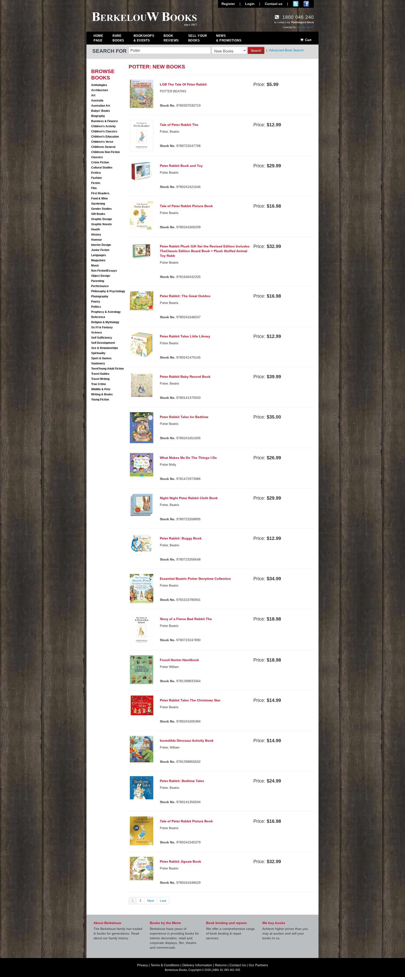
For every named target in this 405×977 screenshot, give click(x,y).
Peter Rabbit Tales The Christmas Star (190, 700)
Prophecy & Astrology (106, 312)
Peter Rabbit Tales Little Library (185, 336)
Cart (307, 40)
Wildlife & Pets (100, 389)
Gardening (98, 203)
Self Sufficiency (101, 337)
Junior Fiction (100, 250)
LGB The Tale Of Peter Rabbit (183, 84)
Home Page (98, 38)
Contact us (273, 4)
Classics (97, 157)
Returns (221, 965)
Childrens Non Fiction (105, 152)
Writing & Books (102, 394)
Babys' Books (100, 110)
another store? (305, 27)
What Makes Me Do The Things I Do (188, 458)
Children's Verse (102, 141)
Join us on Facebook (306, 4)
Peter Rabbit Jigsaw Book (180, 861)
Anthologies (99, 85)
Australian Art (100, 105)
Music (95, 265)
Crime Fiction (100, 162)
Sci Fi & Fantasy (102, 327)
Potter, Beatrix (169, 788)
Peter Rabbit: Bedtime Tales (182, 781)
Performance (100, 286)
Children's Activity (103, 126)
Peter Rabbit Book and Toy (181, 166)
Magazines (98, 260)
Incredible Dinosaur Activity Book (187, 740)
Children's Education (105, 136)
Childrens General (103, 147)
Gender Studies (101, 208)
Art (93, 95)
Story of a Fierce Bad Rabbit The (186, 619)
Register (228, 4)
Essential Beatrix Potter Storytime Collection (195, 578)
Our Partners (258, 965)
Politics (96, 306)
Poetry (95, 301)
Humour (96, 239)
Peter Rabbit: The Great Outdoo (185, 296)
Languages (98, 255)
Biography (98, 116)
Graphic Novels (101, 224)
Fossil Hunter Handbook (179, 660)
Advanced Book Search (286, 50)
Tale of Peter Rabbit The (179, 125)
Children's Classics (104, 131)
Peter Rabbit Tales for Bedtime (184, 417)
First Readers (100, 193)
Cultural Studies (101, 167)
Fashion (96, 178)
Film (94, 188)
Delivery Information (197, 965)
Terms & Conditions (165, 965)
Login (250, 4)
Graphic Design (101, 219)
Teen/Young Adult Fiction (107, 368)
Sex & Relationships (104, 348)
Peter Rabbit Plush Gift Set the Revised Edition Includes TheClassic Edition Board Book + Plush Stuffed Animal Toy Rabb (205, 251)
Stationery (98, 363)
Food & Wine (99, 198)
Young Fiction (100, 399)
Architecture (99, 90)
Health (95, 229)
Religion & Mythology (105, 322)
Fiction (95, 183)
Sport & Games (101, 358)
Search (256, 50)
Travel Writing (100, 379)
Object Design (100, 275)
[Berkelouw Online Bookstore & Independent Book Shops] (144, 18)
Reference (98, 317)
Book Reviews (171, 38)
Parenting (97, 281)
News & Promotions (228, 38)
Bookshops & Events (144, 38)
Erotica (96, 172)
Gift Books (98, 214)
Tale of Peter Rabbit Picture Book (186, 206)
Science (96, 332)
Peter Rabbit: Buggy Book (181, 538)
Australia (97, 100)
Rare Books (118, 38)
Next (150, 900)
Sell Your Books (197, 38)
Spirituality (98, 353)
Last (163, 900)
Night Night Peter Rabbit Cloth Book (189, 498)
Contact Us (237, 965)
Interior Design (101, 245)
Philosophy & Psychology (108, 291)
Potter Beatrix (169, 172)
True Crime (98, 384)
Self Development (103, 342)
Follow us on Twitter (296, 4)
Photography (99, 296)
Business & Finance (104, 121)
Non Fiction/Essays (104, 270)
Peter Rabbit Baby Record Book (185, 376)
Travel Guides (100, 373)
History (96, 234)
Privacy (142, 965)
